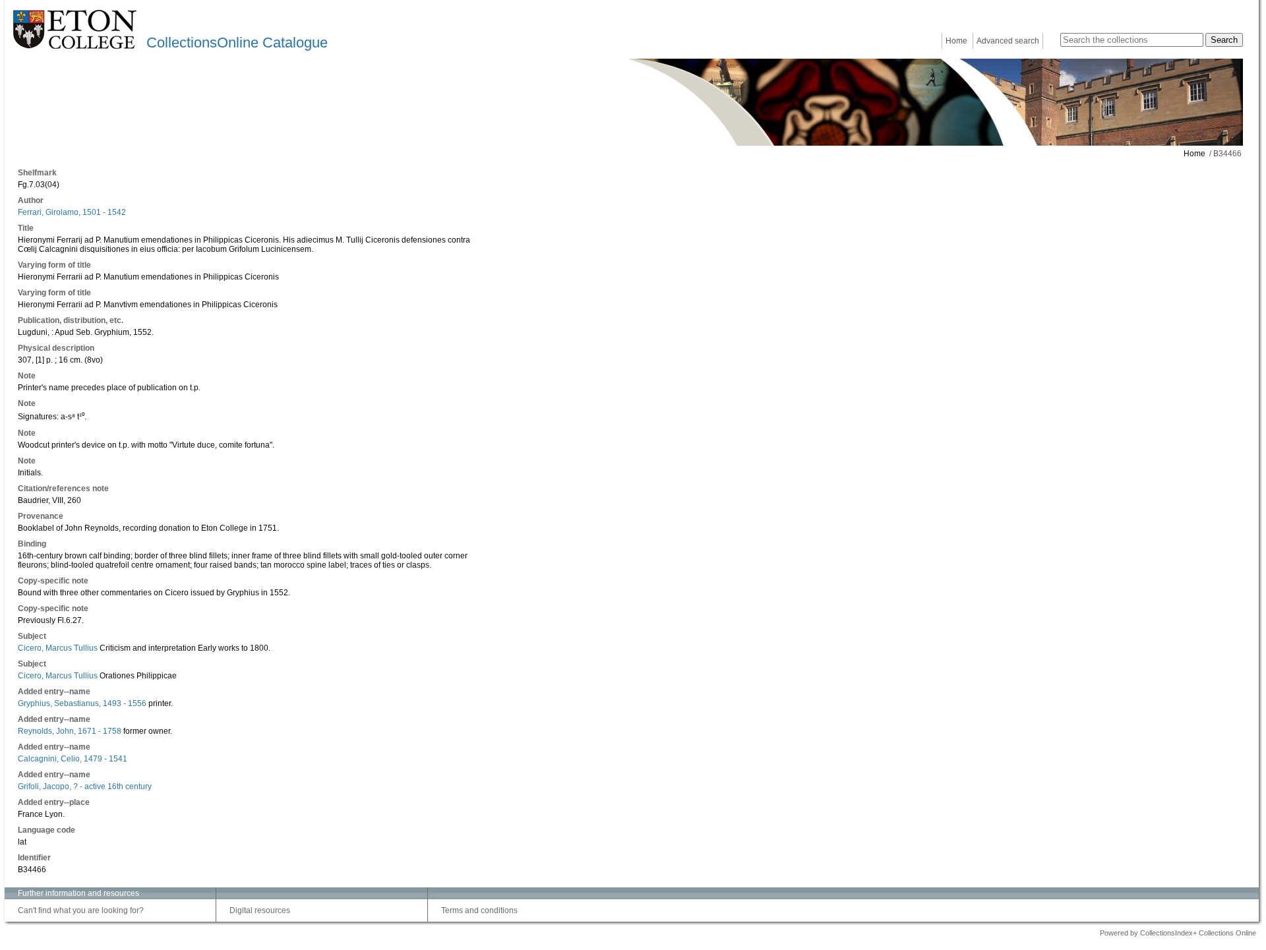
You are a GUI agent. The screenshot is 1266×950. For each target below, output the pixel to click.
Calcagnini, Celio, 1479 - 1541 (72, 758)
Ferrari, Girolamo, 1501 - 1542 (72, 212)
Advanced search (1008, 40)
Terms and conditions (479, 910)
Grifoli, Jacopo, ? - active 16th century (85, 786)
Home (956, 40)
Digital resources (259, 910)
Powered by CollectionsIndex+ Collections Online (1178, 933)
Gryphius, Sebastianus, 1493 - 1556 (82, 703)
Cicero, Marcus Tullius (58, 648)
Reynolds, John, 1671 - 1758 (69, 731)
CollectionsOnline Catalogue (237, 42)
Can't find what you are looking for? (81, 910)
